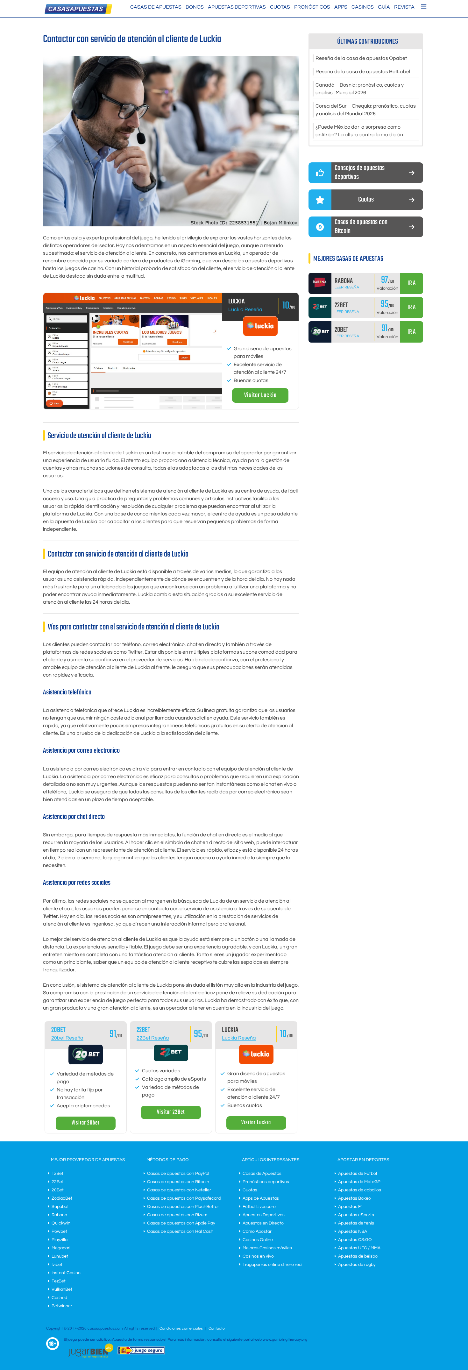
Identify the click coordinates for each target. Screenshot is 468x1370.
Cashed (59, 1297)
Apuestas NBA (352, 1231)
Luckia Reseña (245, 309)
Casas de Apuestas (155, 7)
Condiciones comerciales (182, 1328)
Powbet (59, 1231)
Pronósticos (312, 7)
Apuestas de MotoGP (359, 1182)
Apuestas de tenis (356, 1223)
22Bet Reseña (153, 1037)
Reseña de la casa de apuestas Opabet (361, 58)
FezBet (59, 1281)
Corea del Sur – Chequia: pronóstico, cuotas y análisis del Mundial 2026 (366, 109)
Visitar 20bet (85, 1123)
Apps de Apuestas (261, 1198)
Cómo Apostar (257, 1231)
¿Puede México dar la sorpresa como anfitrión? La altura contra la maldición (359, 130)
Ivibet (57, 1264)
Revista (404, 7)
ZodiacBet (62, 1198)
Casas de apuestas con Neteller (179, 1190)
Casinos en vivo (258, 1256)
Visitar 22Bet (171, 1112)
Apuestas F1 (350, 1206)
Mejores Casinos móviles (267, 1248)
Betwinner (62, 1306)
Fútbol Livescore (259, 1206)
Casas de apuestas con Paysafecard (184, 1198)
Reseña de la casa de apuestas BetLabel (363, 71)
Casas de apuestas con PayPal (178, 1173)
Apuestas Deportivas (237, 7)
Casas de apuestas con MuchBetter (183, 1206)
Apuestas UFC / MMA (359, 1248)
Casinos (362, 7)
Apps (340, 7)
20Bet (58, 1190)
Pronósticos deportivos (266, 1182)
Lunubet (60, 1256)
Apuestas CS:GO (355, 1240)
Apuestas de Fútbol (357, 1173)
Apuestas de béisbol (358, 1256)
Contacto (217, 1328)
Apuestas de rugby (357, 1264)
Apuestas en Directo (263, 1223)
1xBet (57, 1173)
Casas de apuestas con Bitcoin (178, 1182)
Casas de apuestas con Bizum (177, 1215)
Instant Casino (66, 1273)
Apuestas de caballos (359, 1190)
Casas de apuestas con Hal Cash (180, 1231)
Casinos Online (258, 1240)
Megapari (61, 1248)
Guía (384, 7)
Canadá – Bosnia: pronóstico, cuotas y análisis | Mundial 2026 (360, 88)
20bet (58, 1030)
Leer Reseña (347, 287)
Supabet (60, 1206)
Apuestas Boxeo (354, 1198)
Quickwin (61, 1223)
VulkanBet (62, 1289)
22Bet (143, 1030)
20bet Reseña (67, 1037)
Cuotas (280, 7)
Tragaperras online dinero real (272, 1264)
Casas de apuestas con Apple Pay (181, 1223)
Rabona (59, 1215)
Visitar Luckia (260, 395)
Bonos (195, 7)
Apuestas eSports (356, 1215)
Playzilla (59, 1240)
